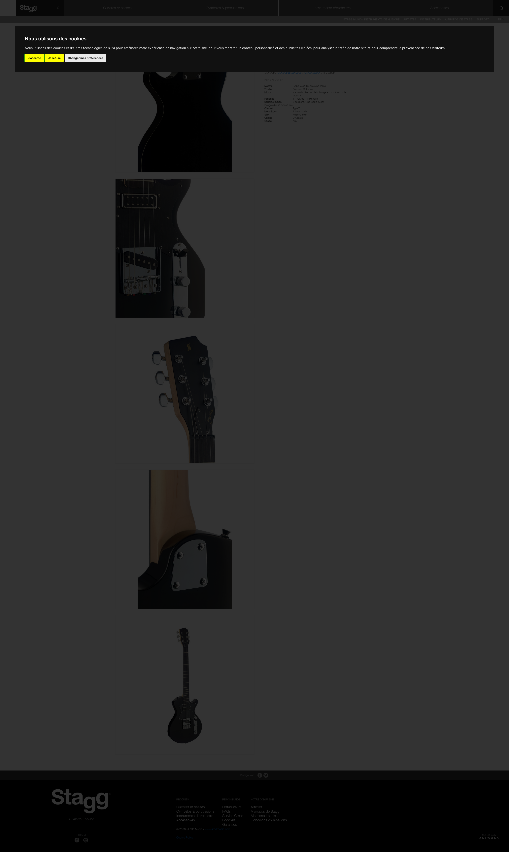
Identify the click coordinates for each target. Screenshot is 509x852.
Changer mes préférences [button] (85, 58)
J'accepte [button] (34, 58)
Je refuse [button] (54, 58)
